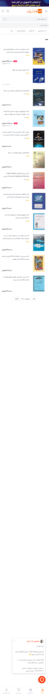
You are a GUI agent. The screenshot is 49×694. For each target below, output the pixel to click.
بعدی (16, 298)
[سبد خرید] (7, 11)
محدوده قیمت (21, 31)
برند (12, 31)
